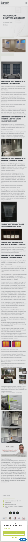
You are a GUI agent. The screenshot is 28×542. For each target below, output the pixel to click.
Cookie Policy (6, 528)
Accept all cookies (14, 532)
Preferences (14, 537)
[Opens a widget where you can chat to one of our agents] (23, 539)
